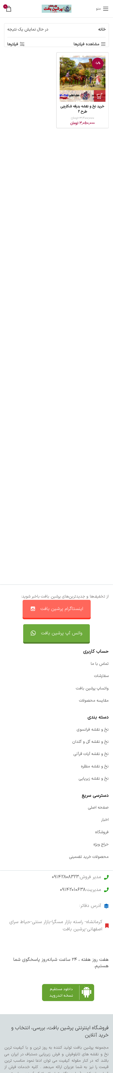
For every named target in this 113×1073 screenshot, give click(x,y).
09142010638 (72, 889)
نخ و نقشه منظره (95, 766)
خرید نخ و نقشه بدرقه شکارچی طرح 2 (82, 109)
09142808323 (65, 877)
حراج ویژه (101, 844)
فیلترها (12, 44)
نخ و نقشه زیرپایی (94, 779)
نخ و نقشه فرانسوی (93, 730)
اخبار (105, 820)
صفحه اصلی (98, 808)
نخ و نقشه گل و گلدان (90, 742)
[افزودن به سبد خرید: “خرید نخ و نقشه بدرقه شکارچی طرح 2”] (99, 96)
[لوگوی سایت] (57, 9)
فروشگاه (102, 832)
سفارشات (101, 676)
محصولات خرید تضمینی (89, 857)
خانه (102, 29)
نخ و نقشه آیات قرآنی (91, 754)
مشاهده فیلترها (86, 44)
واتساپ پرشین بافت (92, 688)
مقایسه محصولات (94, 701)
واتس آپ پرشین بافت (61, 633)
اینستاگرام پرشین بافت (61, 608)
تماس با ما (100, 664)
